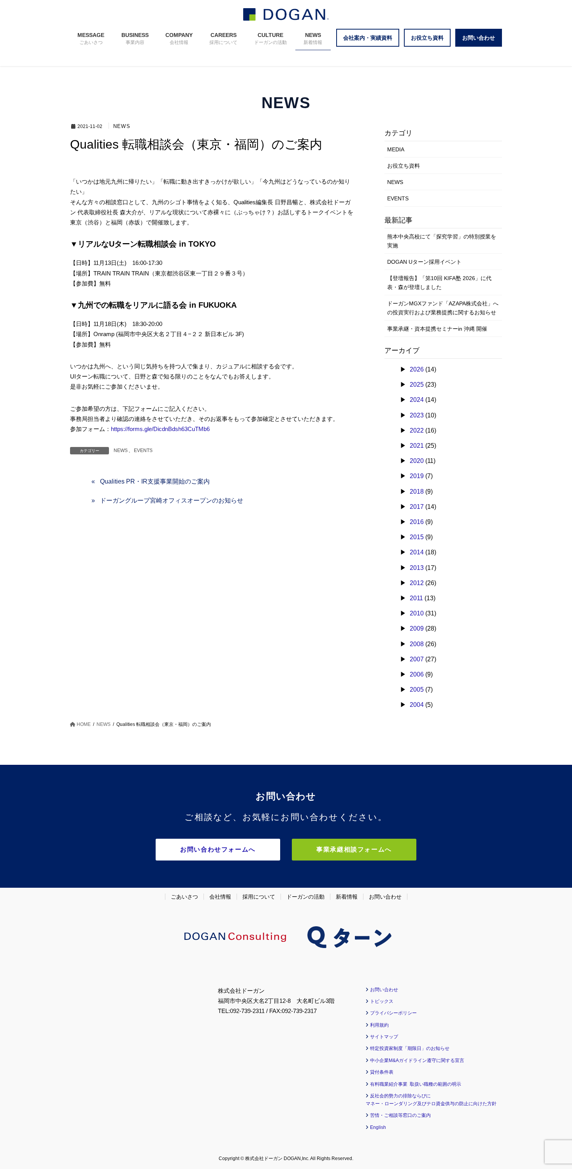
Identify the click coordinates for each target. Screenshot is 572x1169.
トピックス (381, 1001)
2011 (416, 598)
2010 (417, 613)
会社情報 (220, 897)
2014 (417, 552)
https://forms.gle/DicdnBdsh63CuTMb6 (160, 429)
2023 (417, 415)
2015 (417, 537)
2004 (417, 704)
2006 (417, 674)
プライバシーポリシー (393, 1013)
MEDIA (395, 149)
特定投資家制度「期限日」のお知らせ (409, 1048)
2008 (417, 644)
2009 (417, 628)
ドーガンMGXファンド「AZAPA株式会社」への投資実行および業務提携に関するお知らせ (442, 307)
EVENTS (143, 450)
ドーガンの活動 (305, 897)
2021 (417, 445)
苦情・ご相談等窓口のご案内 (400, 1115)
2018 (417, 491)
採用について (258, 897)
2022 (417, 430)
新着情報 (347, 897)
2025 (417, 384)
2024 (417, 399)
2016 (417, 522)
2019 (417, 476)
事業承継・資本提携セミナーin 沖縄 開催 (437, 329)
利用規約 (379, 1025)
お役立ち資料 (403, 166)
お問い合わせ (385, 897)
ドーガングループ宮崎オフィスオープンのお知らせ (171, 500)
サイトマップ (384, 1036)
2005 (417, 689)
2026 (417, 369)
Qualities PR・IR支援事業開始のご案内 (155, 481)
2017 (417, 506)
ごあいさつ (184, 897)
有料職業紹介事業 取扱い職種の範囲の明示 (415, 1084)
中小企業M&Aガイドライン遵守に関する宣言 (417, 1060)
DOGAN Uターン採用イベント (424, 262)
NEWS (121, 126)
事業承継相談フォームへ (354, 849)
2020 (417, 460)
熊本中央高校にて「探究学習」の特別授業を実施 (441, 241)
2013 (417, 567)
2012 (417, 583)
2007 (417, 659)
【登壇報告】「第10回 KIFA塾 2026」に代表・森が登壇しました (439, 282)
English (378, 1127)
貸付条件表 (381, 1072)
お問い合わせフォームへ (218, 849)
